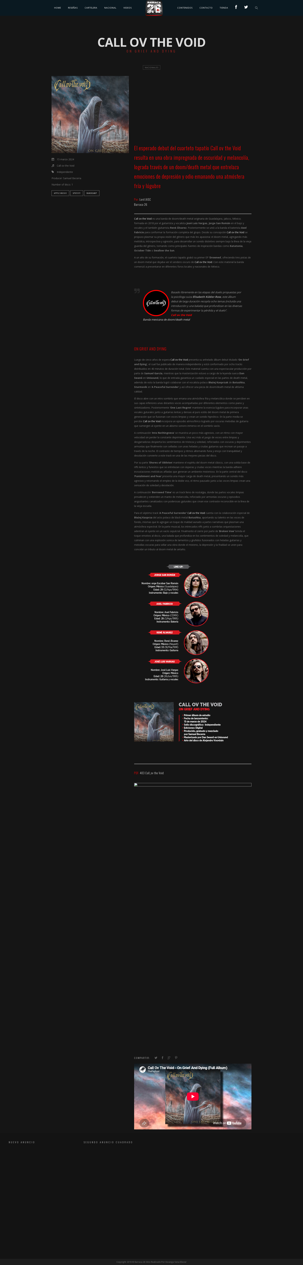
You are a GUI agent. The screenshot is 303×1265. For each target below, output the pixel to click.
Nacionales (151, 67)
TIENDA (224, 7)
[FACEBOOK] (236, 7)
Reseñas (73, 7)
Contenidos (185, 7)
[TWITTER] (246, 7)
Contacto (206, 7)
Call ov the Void (225, 148)
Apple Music (60, 193)
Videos (127, 7)
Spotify (77, 193)
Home (57, 7)
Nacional (110, 7)
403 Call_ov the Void (152, 773)
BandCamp (92, 193)
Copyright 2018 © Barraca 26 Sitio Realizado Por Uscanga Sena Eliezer (151, 1261)
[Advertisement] (36, 1170)
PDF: (137, 773)
